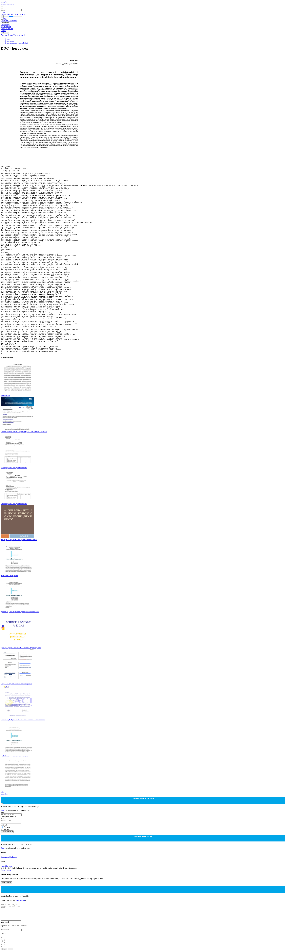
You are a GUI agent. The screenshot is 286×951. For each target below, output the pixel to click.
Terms (9, 870)
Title (2, 812)
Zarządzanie (9, 41)
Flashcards (5, 21)
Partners (9, 866)
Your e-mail (5, 922)
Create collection (7, 831)
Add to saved (20, 35)
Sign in (3, 810)
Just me (6, 829)
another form (20, 900)
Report (3, 866)
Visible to (4, 825)
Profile (3, 31)
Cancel (4, 949)
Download (4, 794)
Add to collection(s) (8, 35)
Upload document (7, 14)
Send (10, 949)
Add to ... (5, 33)
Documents (5, 857)
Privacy (4, 870)
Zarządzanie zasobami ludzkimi (16, 43)
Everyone (7, 827)
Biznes (7, 39)
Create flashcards (20, 14)
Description (8, 817)
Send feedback (7, 882)
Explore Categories (7, 4)
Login (3, 12)
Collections (13, 21)
